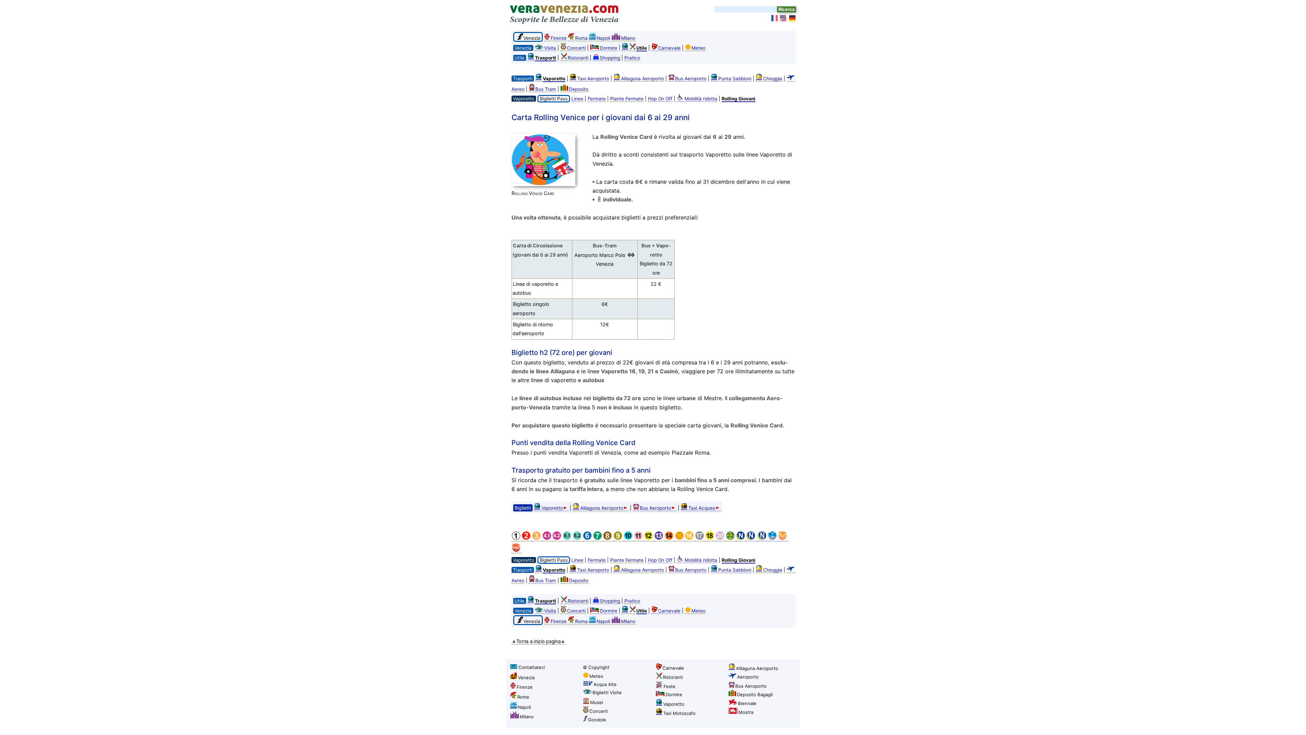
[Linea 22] (731, 538)
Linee (577, 98)
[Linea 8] (608, 538)
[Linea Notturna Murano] (751, 538)
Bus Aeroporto (690, 78)
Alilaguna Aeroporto (642, 78)
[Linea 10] (629, 538)
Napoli (603, 38)
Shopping (610, 58)
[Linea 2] (527, 538)
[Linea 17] (700, 538)
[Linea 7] (598, 538)
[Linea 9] (619, 538)
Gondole (597, 719)
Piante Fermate (626, 98)
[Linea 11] (639, 538)
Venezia (526, 677)
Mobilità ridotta (701, 98)
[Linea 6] (588, 538)
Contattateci (531, 667)
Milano (628, 38)
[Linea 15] (680, 538)
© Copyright (596, 667)
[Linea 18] (710, 538)
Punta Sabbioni (734, 78)
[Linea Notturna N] (741, 538)
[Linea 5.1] (568, 538)
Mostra (745, 712)
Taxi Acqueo (701, 508)
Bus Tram (545, 89)
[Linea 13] (659, 538)
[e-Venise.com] (774, 18)
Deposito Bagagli (755, 694)
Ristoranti (578, 58)
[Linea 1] (517, 538)
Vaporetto (552, 508)
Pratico (632, 58)
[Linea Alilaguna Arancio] (783, 538)
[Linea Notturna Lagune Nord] (762, 538)
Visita (550, 48)
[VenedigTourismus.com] (792, 18)
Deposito (578, 89)
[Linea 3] (537, 538)
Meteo (698, 48)
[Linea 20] (721, 538)
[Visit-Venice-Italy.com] (783, 18)
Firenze (559, 38)
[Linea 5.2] (578, 538)
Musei (596, 702)
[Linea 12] (649, 538)
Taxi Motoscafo (679, 713)
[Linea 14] (670, 538)
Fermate (597, 98)
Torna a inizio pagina (538, 641)
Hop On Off (660, 98)
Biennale (747, 703)
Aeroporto (748, 677)
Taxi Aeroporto (593, 78)
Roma (581, 38)
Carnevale (669, 48)
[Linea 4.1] (547, 538)
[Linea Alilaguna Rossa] (517, 550)
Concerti (576, 48)
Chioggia (772, 78)
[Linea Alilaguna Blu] (773, 538)
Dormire (608, 48)
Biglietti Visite (607, 692)
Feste (669, 686)
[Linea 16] (690, 538)
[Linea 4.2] (557, 538)
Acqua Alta (604, 684)
